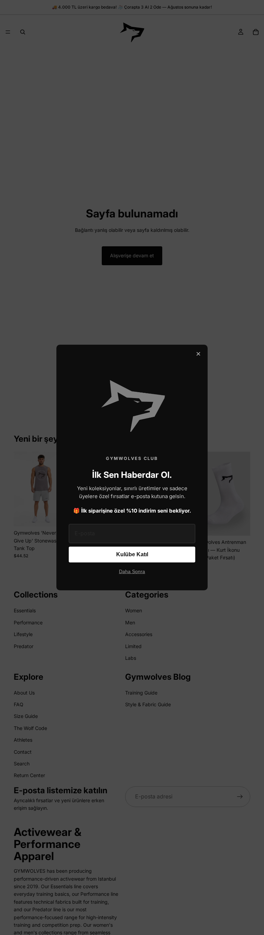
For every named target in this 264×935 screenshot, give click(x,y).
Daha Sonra (132, 571)
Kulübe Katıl (132, 554)
